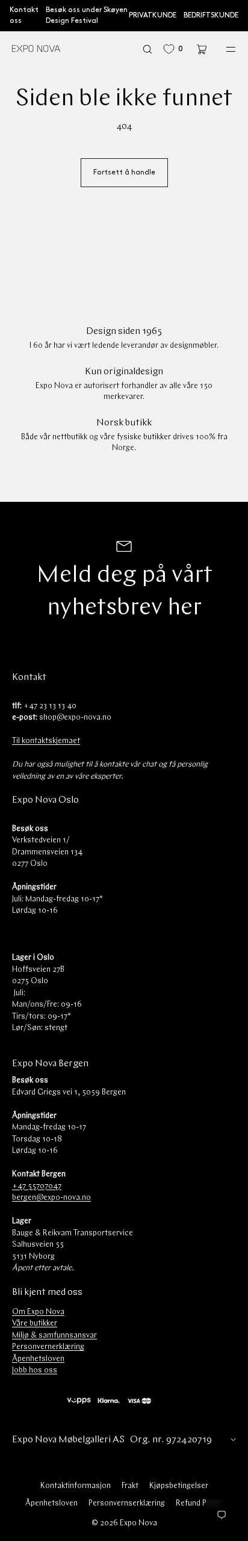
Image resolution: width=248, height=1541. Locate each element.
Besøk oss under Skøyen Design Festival (87, 15)
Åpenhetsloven (38, 1359)
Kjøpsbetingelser (178, 1486)
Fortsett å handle (124, 172)
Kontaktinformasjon (75, 1486)
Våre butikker (34, 1323)
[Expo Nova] (36, 49)
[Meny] (222, 49)
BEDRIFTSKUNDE (211, 15)
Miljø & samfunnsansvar (54, 1335)
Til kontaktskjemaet (46, 741)
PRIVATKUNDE (152, 15)
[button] (147, 49)
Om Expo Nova (38, 1312)
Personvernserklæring (126, 1503)
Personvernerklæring (48, 1347)
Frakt (130, 1486)
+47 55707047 (36, 1186)
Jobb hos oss (34, 1370)
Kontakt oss (24, 15)
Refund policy (199, 1503)
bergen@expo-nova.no (51, 1198)
